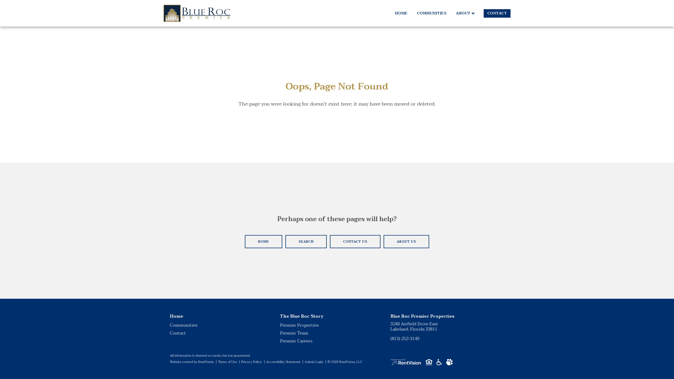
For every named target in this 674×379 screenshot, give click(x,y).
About (463, 13)
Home (401, 13)
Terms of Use (227, 362)
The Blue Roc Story (301, 316)
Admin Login (314, 362)
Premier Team (294, 333)
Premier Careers (296, 341)
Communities (432, 13)
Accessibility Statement (283, 362)
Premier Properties (299, 325)
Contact (497, 13)
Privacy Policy (251, 362)
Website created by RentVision (192, 362)
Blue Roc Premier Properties (422, 316)
